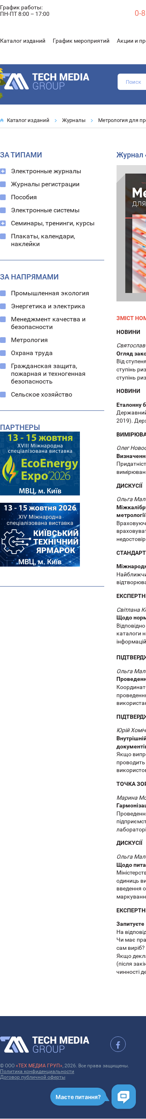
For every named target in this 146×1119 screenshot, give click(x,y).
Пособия (24, 197)
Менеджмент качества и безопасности (48, 323)
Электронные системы (45, 210)
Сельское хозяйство (41, 394)
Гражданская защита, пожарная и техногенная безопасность (48, 373)
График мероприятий (81, 40)
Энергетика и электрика (48, 306)
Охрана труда (32, 353)
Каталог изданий (22, 40)
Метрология (29, 340)
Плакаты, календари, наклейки (43, 240)
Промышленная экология (50, 293)
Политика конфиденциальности (37, 1071)
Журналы (74, 120)
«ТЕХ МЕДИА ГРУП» (39, 1066)
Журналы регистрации (45, 184)
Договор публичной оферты (32, 1077)
